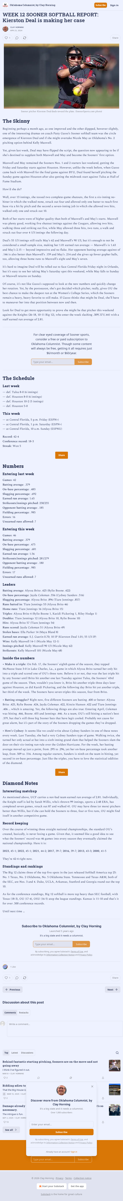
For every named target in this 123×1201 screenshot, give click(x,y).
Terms (68, 1178)
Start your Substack (53, 1186)
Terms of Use (77, 1139)
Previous (15, 989)
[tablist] (16, 1012)
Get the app (77, 1186)
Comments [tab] (10, 1012)
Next (110, 989)
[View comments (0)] (17, 38)
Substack (45, 1194)
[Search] (117, 1053)
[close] (92, 1086)
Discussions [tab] (27, 1052)
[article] (61, 1070)
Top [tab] (6, 1052)
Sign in (114, 5)
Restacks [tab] (23, 1012)
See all (9, 1129)
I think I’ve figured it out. (16, 1069)
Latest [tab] (14, 1052)
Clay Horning (17, 27)
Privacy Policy (85, 1142)
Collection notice (82, 1178)
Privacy (59, 1178)
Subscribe (101, 5)
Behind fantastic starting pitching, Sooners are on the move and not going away (50, 1063)
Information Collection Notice (60, 1142)
